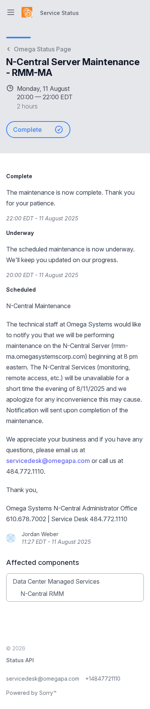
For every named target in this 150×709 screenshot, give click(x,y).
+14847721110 (102, 678)
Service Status (59, 13)
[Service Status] (27, 12)
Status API (20, 660)
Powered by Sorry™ (31, 692)
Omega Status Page (42, 49)
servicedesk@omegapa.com (48, 460)
